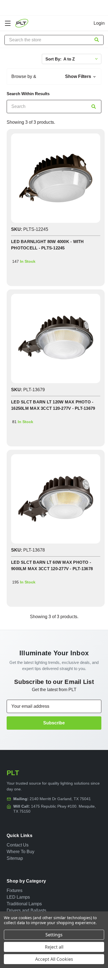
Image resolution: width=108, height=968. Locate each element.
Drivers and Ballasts (26, 910)
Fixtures (14, 890)
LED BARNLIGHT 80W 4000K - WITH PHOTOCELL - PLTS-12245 (47, 244)
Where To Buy (20, 851)
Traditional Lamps (24, 903)
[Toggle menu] (7, 23)
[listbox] (82, 59)
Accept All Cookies (54, 959)
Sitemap (15, 858)
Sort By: (53, 59)
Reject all (54, 947)
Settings (54, 935)
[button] (54, 77)
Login (99, 23)
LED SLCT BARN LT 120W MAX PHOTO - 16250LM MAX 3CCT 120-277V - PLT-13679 (53, 405)
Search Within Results (28, 94)
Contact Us (18, 845)
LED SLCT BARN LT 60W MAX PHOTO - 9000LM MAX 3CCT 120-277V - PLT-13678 (52, 565)
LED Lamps (18, 897)
